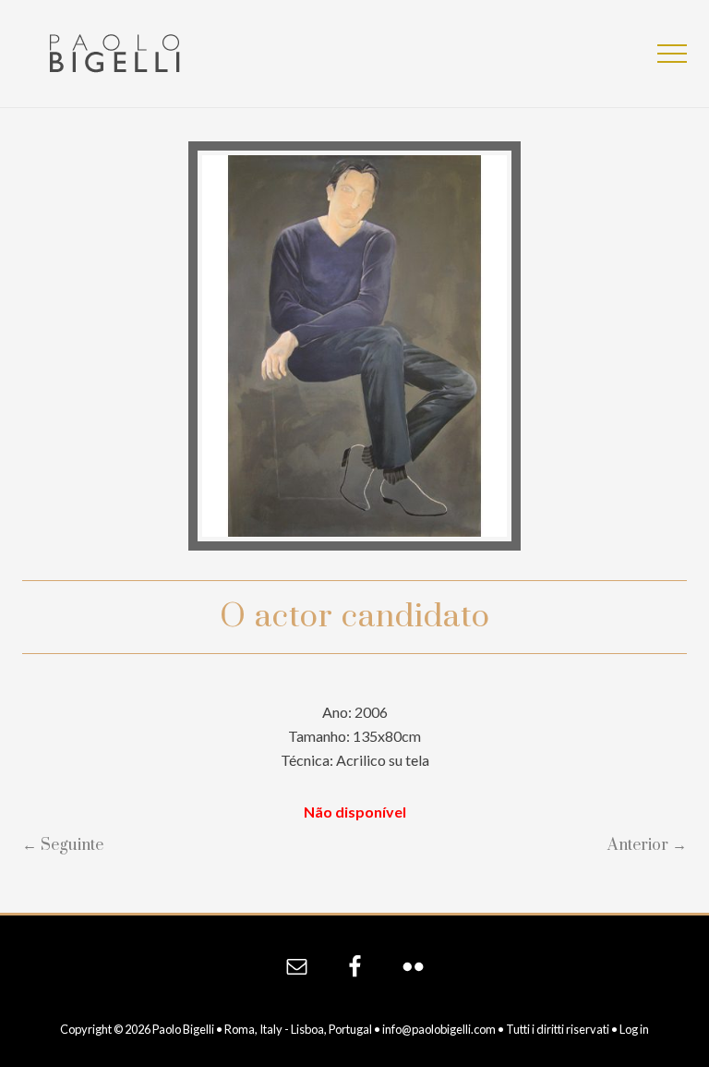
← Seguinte (62, 845)
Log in (634, 1029)
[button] (672, 53)
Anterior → (647, 845)
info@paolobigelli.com (439, 1029)
